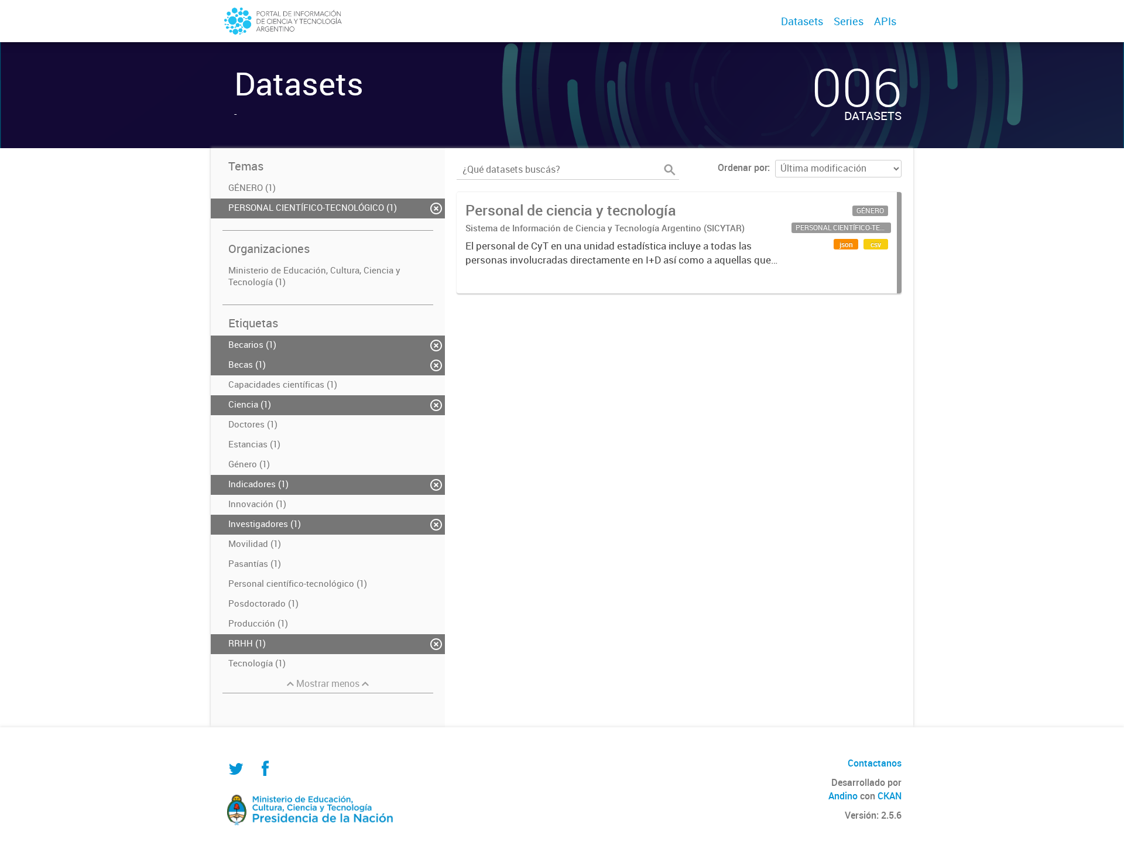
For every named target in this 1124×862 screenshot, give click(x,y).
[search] (669, 170)
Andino (843, 795)
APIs (885, 21)
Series (848, 21)
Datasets (802, 21)
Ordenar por (742, 167)
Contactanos (875, 763)
